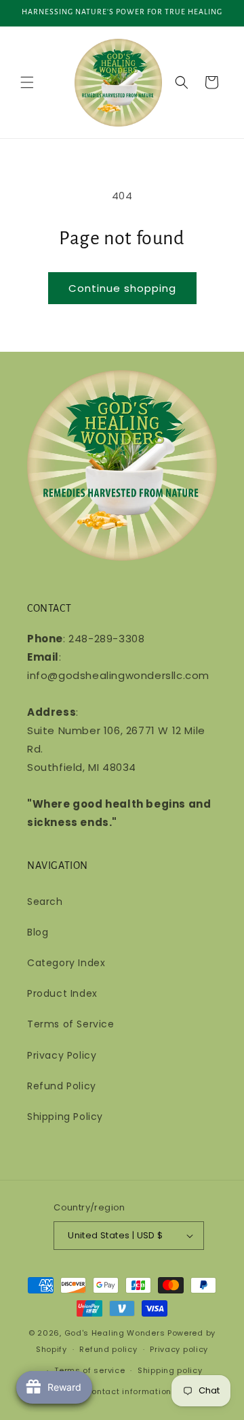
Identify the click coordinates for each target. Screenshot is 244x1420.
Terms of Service (71, 1024)
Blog (37, 932)
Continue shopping (122, 288)
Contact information (128, 1391)
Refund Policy (61, 1086)
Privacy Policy (61, 1055)
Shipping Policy (65, 1116)
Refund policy (108, 1349)
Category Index (66, 963)
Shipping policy (170, 1370)
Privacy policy (179, 1349)
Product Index (62, 993)
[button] (27, 82)
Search (45, 901)
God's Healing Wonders (114, 1332)
